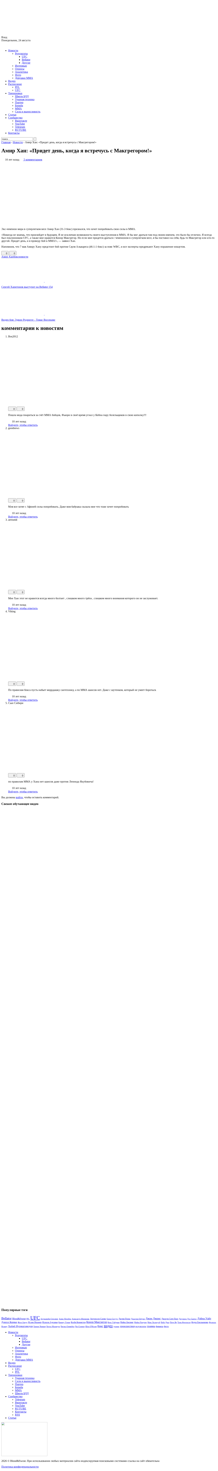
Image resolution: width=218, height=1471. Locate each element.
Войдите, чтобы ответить (23, 425)
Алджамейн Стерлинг (49, 1319)
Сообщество (15, 117)
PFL (17, 87)
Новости (13, 50)
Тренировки (15, 93)
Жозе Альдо (22, 1322)
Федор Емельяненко (199, 1322)
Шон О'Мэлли (91, 1326)
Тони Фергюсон (184, 1322)
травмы (151, 1326)
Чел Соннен (80, 1326)
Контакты (14, 133)
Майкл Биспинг (127, 1322)
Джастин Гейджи (138, 1319)
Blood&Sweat (19, 1318)
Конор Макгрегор (96, 1322)
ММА (18, 108)
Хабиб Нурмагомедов (20, 1326)
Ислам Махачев (35, 1322)
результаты (140, 1326)
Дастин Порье (124, 1319)
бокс (16, 256)
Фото (18, 74)
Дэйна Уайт (204, 1318)
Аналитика (21, 71)
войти (19, 797)
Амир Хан (7, 256)
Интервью (21, 65)
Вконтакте (21, 120)
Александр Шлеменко (80, 1319)
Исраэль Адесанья (50, 1322)
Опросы (19, 68)
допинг (116, 1326)
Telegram (20, 126)
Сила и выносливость (27, 111)
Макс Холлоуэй (153, 1322)
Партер (19, 102)
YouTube (20, 123)
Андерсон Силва (98, 1319)
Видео (11, 81)
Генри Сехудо (112, 1319)
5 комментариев (33, 159)
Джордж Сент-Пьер (169, 1319)
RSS (17, 1414)
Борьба (19, 105)
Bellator (26, 59)
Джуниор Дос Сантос (188, 1319)
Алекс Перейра (65, 1319)
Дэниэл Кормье (9, 1322)
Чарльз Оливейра (67, 1326)
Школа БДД (22, 96)
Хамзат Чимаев (39, 1326)
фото (166, 1326)
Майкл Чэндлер (140, 1322)
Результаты (21, 53)
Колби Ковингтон (78, 1322)
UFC (24, 56)
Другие (26, 62)
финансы (159, 1326)
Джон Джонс (153, 1318)
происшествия (127, 1326)
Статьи (12, 114)
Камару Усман (64, 1322)
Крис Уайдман (114, 1322)
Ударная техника (24, 99)
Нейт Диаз (165, 1322)
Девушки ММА (24, 78)
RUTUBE (20, 129)
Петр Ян (173, 1322)
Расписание (15, 84)
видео (108, 1326)
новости (23, 256)
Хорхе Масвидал (53, 1326)
